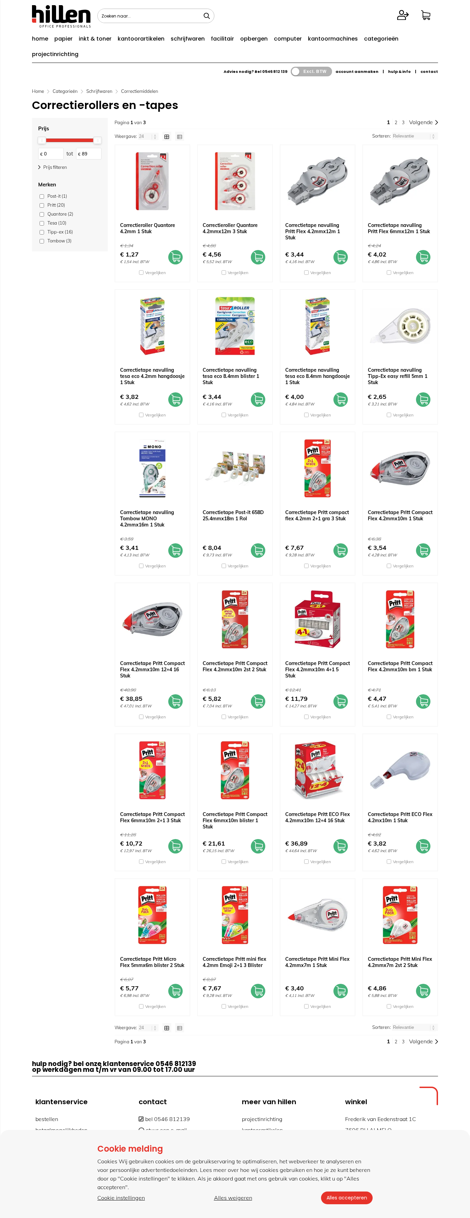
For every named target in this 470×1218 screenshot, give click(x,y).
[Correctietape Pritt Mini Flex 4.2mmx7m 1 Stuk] (317, 915)
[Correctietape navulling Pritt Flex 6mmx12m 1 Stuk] (400, 181)
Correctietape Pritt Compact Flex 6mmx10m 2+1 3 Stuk (152, 817)
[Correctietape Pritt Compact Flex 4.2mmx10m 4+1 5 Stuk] (317, 619)
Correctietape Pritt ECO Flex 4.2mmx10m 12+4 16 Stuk (317, 817)
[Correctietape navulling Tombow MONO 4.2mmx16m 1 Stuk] (152, 468)
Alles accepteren (347, 1197)
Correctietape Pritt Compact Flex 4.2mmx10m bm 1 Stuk (400, 666)
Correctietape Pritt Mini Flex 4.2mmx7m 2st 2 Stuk (400, 962)
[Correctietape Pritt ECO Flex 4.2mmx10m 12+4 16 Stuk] (317, 770)
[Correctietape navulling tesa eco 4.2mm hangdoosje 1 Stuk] (152, 326)
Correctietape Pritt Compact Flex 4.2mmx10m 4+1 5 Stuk (317, 669)
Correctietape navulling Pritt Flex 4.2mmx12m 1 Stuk (312, 231)
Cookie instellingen (121, 1197)
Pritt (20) (56, 205)
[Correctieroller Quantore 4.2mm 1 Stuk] (152, 181)
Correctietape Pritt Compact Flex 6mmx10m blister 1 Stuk (235, 820)
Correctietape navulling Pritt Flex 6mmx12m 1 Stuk (399, 228)
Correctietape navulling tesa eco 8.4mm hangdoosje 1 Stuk (317, 376)
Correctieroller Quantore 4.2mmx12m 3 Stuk (230, 228)
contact (429, 71)
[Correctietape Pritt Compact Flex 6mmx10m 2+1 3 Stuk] (152, 770)
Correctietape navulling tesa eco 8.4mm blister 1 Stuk (231, 376)
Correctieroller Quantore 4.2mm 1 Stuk (147, 228)
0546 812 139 (274, 71)
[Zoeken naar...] (207, 16)
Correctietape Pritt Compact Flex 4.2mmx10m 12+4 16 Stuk (152, 669)
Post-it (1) (57, 196)
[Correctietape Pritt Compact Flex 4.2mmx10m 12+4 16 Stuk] (152, 619)
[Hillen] (61, 25)
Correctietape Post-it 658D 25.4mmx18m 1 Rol (233, 515)
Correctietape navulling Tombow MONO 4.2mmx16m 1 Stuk (147, 518)
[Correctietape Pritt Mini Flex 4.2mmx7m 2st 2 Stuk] (400, 915)
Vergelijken (155, 272)
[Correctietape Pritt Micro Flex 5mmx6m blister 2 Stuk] (152, 915)
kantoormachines (333, 39)
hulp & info (399, 71)
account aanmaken (356, 71)
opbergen (254, 39)
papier (63, 39)
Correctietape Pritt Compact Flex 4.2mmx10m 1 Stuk (400, 515)
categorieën (381, 39)
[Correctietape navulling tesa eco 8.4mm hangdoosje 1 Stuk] (317, 326)
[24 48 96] (149, 136)
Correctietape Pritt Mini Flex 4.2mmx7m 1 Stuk (317, 962)
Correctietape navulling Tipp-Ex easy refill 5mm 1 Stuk (397, 376)
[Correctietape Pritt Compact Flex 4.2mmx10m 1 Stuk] (400, 468)
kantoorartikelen (141, 39)
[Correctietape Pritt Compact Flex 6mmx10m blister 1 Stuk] (235, 770)
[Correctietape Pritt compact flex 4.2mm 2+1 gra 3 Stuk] (317, 468)
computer (288, 39)
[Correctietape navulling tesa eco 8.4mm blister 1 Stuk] (235, 326)
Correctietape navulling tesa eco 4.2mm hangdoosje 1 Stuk (152, 376)
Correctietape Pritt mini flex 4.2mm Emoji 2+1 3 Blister (234, 962)
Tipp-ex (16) (60, 232)
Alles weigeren (233, 1197)
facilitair (222, 39)
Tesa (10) (56, 223)
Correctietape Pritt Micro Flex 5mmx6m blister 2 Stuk (152, 962)
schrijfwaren (188, 39)
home (40, 39)
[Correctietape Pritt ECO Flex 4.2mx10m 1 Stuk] (400, 770)
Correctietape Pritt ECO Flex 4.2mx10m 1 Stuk (400, 817)
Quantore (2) (60, 214)
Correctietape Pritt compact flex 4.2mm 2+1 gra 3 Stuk (317, 515)
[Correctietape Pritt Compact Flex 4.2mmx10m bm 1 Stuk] (400, 619)
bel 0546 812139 (167, 1119)
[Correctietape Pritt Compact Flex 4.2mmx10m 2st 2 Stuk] (235, 619)
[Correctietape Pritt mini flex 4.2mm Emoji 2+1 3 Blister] (235, 915)
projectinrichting (55, 54)
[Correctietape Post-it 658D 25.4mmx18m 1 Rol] (235, 468)
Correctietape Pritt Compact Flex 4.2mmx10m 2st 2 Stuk (235, 666)
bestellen (46, 1119)
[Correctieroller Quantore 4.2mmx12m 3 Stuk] (235, 181)
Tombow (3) (59, 240)
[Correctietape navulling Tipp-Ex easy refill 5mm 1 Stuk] (400, 326)
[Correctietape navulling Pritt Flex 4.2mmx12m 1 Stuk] (317, 181)
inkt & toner (95, 39)
